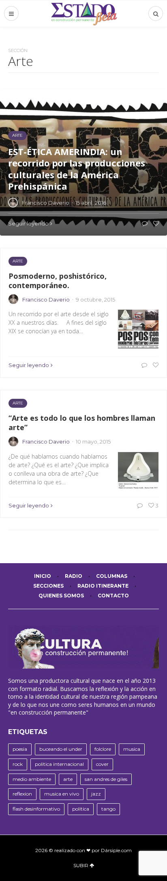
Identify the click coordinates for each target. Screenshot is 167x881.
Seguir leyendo (29, 365)
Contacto (113, 595)
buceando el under (60, 749)
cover (102, 764)
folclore (102, 749)
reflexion (22, 794)
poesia (20, 749)
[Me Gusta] (154, 365)
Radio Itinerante (102, 586)
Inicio (42, 576)
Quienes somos (61, 595)
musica (131, 749)
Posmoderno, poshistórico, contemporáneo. (58, 280)
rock (18, 764)
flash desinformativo (36, 809)
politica (80, 809)
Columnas (111, 576)
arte (68, 779)
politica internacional (59, 764)
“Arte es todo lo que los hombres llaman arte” (82, 422)
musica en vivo (61, 794)
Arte (18, 261)
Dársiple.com (116, 850)
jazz (96, 794)
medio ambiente (32, 779)
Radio (73, 576)
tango (108, 809)
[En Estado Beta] (83, 13)
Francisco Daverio (46, 299)
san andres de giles (106, 779)
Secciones (48, 586)
